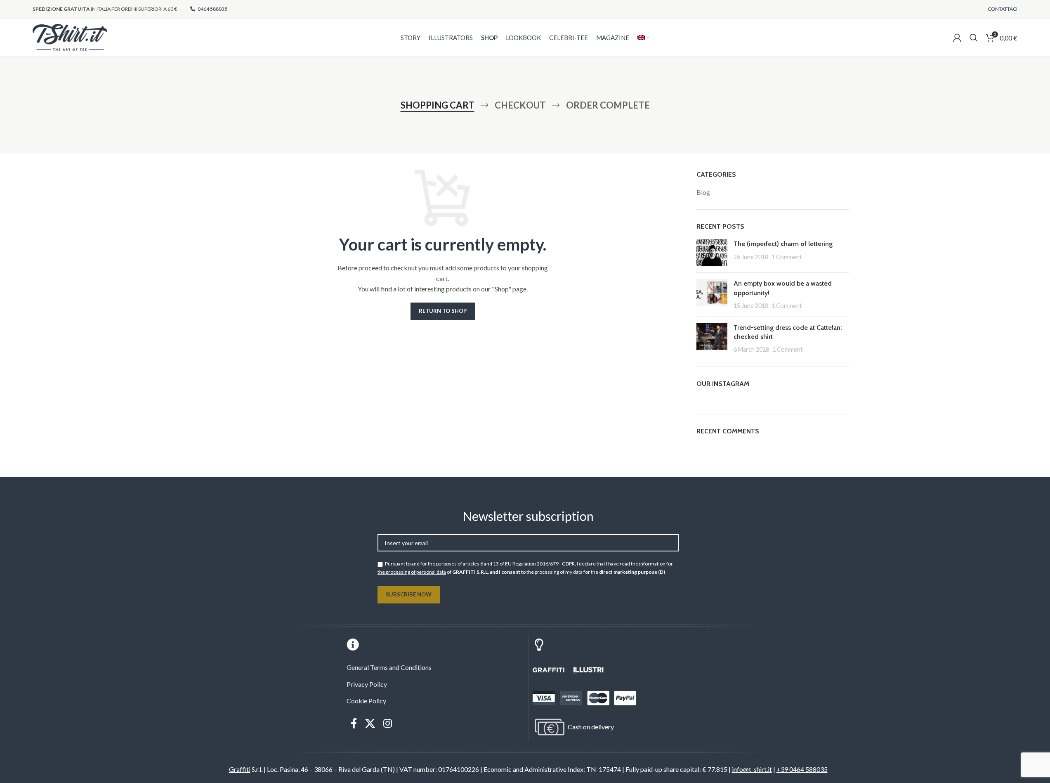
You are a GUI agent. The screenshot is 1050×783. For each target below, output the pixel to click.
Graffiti (239, 769)
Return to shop (443, 311)
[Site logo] (70, 36)
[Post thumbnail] (711, 252)
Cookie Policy (366, 701)
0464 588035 (212, 9)
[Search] (973, 37)
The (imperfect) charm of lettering (783, 244)
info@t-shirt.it (752, 769)
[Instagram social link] (387, 723)
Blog (703, 192)
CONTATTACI (1002, 9)
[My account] (957, 37)
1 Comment (787, 256)
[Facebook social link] (354, 723)
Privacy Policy (367, 684)
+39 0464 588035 (802, 769)
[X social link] (370, 723)
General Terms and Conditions (389, 667)
